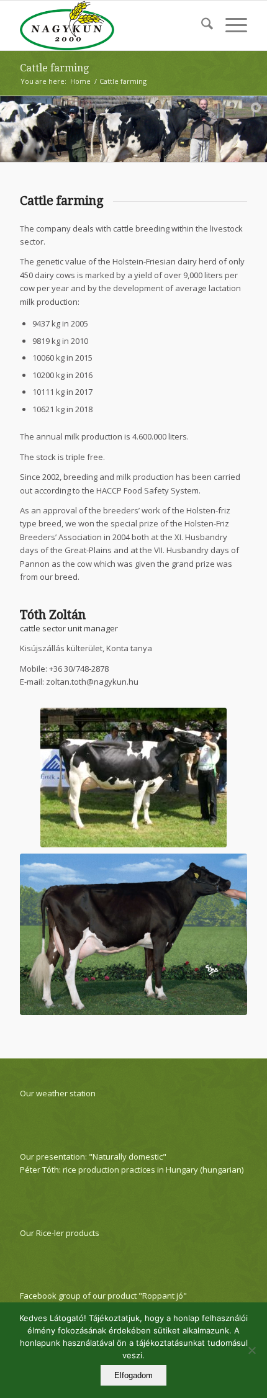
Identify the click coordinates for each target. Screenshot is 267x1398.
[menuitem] (201, 25)
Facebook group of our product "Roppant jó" (103, 1295)
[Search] (201, 25)
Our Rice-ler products (59, 1232)
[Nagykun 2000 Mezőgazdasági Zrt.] (110, 25)
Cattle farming (54, 68)
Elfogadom (133, 1375)
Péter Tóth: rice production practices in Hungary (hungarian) (131, 1169)
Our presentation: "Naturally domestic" (93, 1156)
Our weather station (58, 1093)
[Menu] (230, 25)
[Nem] (251, 1350)
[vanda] (133, 935)
